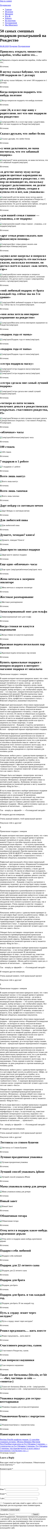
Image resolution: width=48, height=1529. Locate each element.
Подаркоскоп (5, 5)
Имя (2, 1489)
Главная (8, 9)
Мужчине (9, 12)
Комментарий (6, 1469)
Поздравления (11, 23)
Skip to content (6, 1)
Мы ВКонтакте (11, 25)
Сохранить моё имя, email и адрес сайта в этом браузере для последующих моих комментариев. (21, 1504)
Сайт (2, 1498)
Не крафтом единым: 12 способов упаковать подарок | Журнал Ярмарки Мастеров (20, 1440)
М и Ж (7, 16)
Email (3, 1494)
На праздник (10, 21)
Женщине (9, 14)
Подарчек (13, 46)
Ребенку (8, 18)
